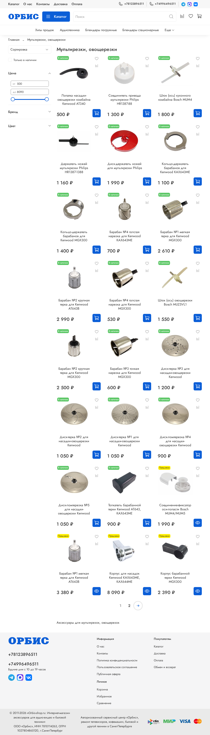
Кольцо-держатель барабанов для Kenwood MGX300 (73, 236)
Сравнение (104, 703)
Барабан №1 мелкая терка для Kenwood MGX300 (175, 236)
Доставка (60, 4)
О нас (27, 4)
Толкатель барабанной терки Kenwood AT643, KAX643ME (124, 509)
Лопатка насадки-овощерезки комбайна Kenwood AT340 (73, 99)
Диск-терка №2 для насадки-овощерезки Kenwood (74, 441)
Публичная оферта (108, 674)
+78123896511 (134, 4)
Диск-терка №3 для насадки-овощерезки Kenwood (175, 372)
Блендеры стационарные (140, 30)
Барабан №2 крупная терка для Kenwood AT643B (74, 304)
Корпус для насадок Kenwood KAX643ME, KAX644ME (124, 577)
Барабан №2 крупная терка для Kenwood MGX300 (74, 372)
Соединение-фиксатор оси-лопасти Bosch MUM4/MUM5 (175, 509)
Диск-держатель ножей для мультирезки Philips (124, 165)
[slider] (13, 99)
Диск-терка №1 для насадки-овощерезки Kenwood (124, 441)
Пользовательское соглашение (117, 667)
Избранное (104, 696)
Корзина (102, 689)
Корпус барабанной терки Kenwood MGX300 (175, 577)
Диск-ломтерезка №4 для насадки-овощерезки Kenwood (175, 441)
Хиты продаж (44, 30)
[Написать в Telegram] (183, 4)
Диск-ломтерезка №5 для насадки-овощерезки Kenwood (74, 509)
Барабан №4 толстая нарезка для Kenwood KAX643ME (124, 236)
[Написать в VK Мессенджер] (196, 4)
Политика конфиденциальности (117, 660)
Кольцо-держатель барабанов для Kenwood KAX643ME (175, 167)
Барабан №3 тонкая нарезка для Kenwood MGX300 (124, 372)
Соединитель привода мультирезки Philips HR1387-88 (124, 99)
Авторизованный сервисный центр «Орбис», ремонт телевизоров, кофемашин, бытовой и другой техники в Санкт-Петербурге (110, 721)
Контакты (43, 4)
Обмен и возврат (165, 667)
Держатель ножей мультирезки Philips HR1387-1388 (74, 167)
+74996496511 (165, 4)
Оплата (77, 4)
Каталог (13, 4)
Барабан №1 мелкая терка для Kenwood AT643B (74, 577)
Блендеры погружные (101, 30)
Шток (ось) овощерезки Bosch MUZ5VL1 (175, 302)
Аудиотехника (70, 30)
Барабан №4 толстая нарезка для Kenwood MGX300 (124, 304)
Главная (13, 39)
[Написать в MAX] (189, 4)
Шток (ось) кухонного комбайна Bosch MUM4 (175, 97)
